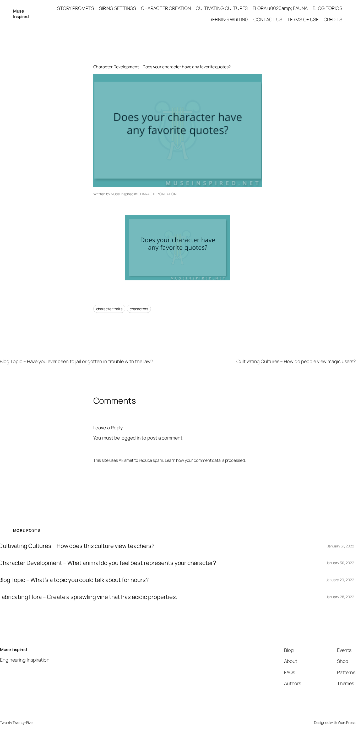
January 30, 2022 (340, 562)
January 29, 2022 (340, 579)
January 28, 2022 (340, 596)
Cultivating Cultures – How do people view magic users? (296, 361)
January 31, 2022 (340, 545)
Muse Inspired (21, 13)
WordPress (346, 722)
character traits (109, 308)
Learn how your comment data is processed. (205, 460)
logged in (130, 438)
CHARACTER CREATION (157, 193)
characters (139, 308)
